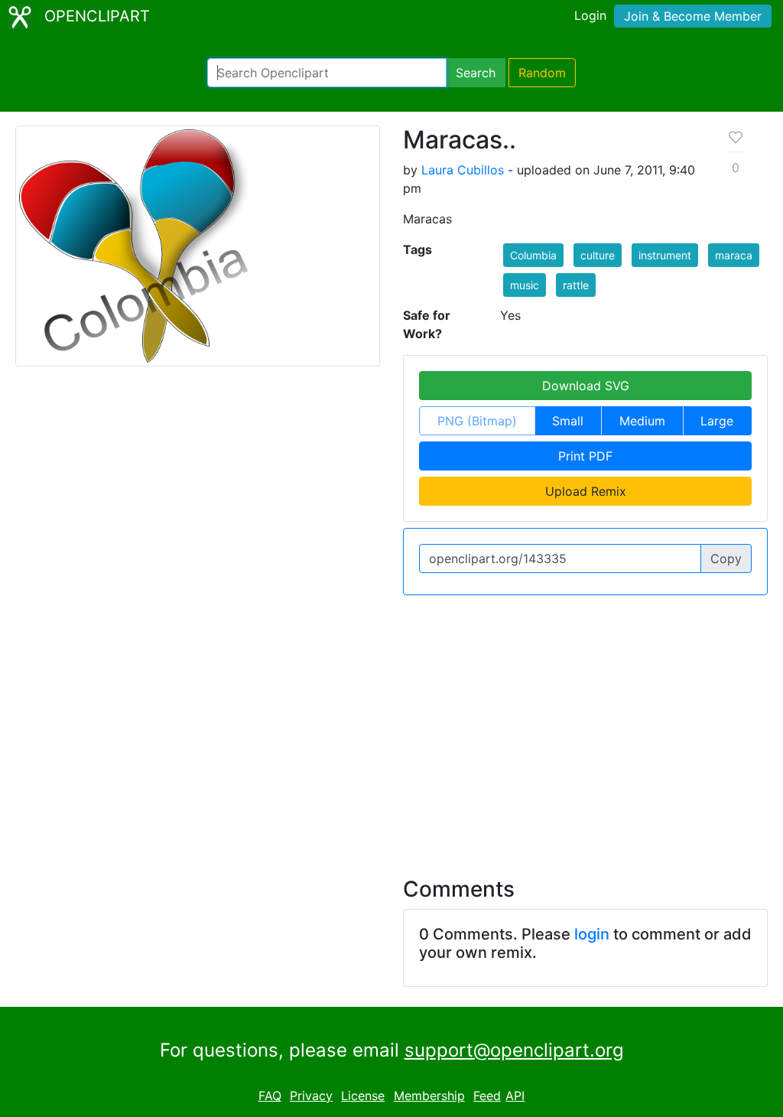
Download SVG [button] (585, 385)
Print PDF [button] (585, 456)
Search (475, 72)
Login (590, 15)
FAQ (269, 1095)
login (591, 934)
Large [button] (716, 420)
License (363, 1095)
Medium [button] (642, 420)
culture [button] (597, 255)
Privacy (311, 1095)
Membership (429, 1095)
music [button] (524, 284)
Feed (487, 1095)
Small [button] (567, 420)
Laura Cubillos (462, 169)
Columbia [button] (533, 255)
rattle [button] (576, 284)
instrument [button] (664, 255)
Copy (726, 558)
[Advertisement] (391, 727)
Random (542, 72)
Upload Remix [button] (585, 491)
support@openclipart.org (514, 1050)
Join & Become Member (693, 16)
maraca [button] (733, 255)
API (515, 1095)
